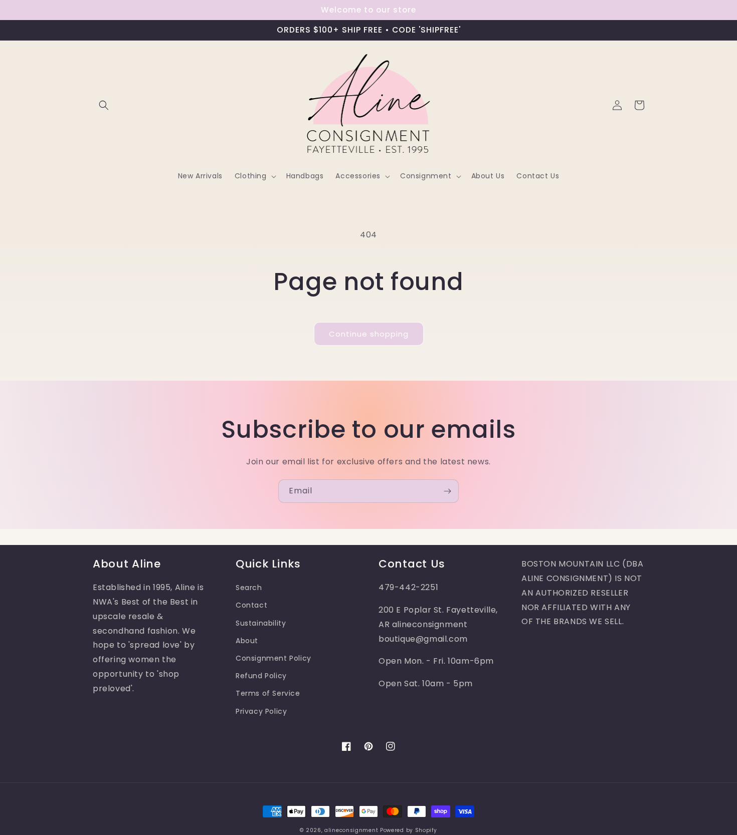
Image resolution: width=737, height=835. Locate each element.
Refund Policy (261, 676)
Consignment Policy (273, 658)
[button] (104, 105)
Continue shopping (369, 334)
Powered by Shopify (408, 830)
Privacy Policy (261, 711)
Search (249, 588)
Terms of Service (268, 693)
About (247, 641)
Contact (251, 605)
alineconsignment (351, 830)
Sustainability (261, 623)
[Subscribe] (447, 491)
